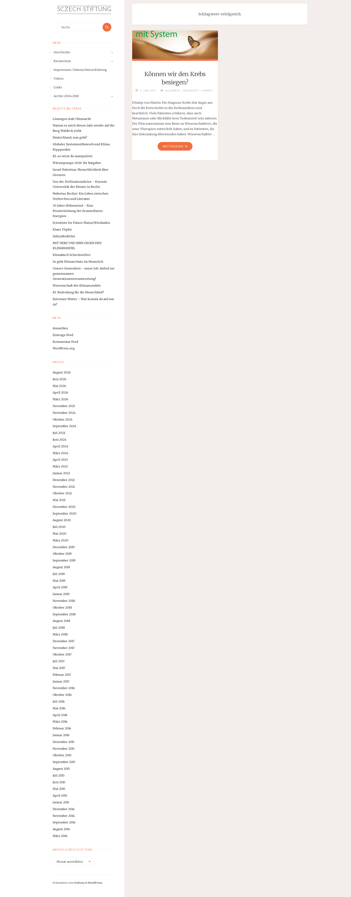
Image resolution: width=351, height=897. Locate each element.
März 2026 (60, 399)
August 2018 (61, 621)
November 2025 (64, 406)
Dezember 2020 (64, 507)
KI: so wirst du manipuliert (73, 156)
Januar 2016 (61, 735)
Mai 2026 (59, 386)
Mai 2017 (59, 668)
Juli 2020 (59, 527)
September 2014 (64, 822)
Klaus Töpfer (62, 229)
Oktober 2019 (62, 553)
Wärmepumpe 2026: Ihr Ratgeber (77, 163)
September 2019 (64, 560)
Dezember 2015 (63, 742)
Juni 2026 (59, 379)
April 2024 (60, 446)
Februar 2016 (62, 728)
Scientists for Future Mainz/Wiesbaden (81, 223)
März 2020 (60, 540)
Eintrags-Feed (63, 335)
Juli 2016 (59, 701)
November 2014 (64, 816)
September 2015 (64, 762)
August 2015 (61, 768)
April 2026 (60, 392)
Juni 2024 (59, 439)
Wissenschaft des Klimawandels (77, 285)
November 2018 (64, 601)
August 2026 (62, 372)
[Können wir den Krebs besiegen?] (175, 44)
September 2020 (64, 513)
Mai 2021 (59, 500)
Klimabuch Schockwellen (71, 255)
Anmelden (60, 328)
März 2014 (60, 836)
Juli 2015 (59, 775)
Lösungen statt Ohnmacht (72, 119)
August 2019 (61, 567)
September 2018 (64, 614)
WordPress (95, 882)
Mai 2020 (59, 533)
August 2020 (62, 520)
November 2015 (64, 748)
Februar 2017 (62, 674)
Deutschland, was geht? (70, 137)
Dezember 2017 (63, 641)
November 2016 (64, 688)
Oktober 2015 (62, 755)
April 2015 (60, 795)
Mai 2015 (59, 789)
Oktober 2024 (62, 419)
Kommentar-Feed (65, 342)
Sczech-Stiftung (84, 10)
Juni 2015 (59, 782)
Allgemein (172, 90)
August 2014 (61, 829)
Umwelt (207, 90)
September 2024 (64, 426)
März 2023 (60, 466)
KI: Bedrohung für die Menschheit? (78, 292)
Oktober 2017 (62, 654)
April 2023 (60, 459)
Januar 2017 (61, 681)
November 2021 (64, 486)
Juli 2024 (59, 433)
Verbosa (79, 882)
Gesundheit (190, 90)
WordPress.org (64, 348)
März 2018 (60, 634)
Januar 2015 (61, 802)
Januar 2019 (61, 594)
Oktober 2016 (62, 695)
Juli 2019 (59, 574)
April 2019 (60, 587)
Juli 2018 (59, 627)
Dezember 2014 (64, 809)
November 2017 (64, 648)
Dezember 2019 (64, 547)
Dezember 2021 (64, 480)
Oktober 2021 (62, 493)
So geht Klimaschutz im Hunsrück (78, 261)
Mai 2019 (59, 580)
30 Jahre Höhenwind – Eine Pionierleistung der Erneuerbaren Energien (78, 211)
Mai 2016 (59, 708)
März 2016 (60, 721)
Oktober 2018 (62, 607)
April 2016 (60, 715)
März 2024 (60, 453)
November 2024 (64, 413)
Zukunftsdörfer (64, 236)
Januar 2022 (61, 473)
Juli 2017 (59, 661)
